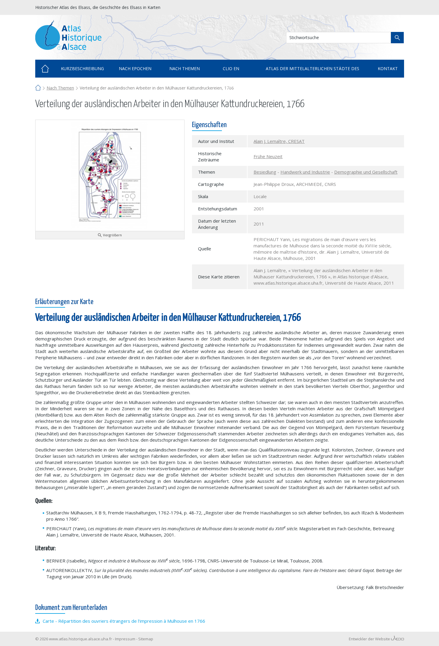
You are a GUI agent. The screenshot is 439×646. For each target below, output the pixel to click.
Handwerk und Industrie (305, 172)
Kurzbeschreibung (82, 68)
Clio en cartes (231, 72)
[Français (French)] (391, 6)
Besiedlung (265, 172)
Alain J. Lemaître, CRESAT (279, 141)
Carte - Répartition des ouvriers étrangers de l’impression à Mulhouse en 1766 (124, 621)
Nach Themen (60, 88)
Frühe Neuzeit (268, 156)
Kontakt (388, 68)
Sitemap (145, 639)
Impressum (125, 639)
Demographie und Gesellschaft (365, 172)
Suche (397, 37)
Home (45, 69)
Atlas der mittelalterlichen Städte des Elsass (312, 72)
